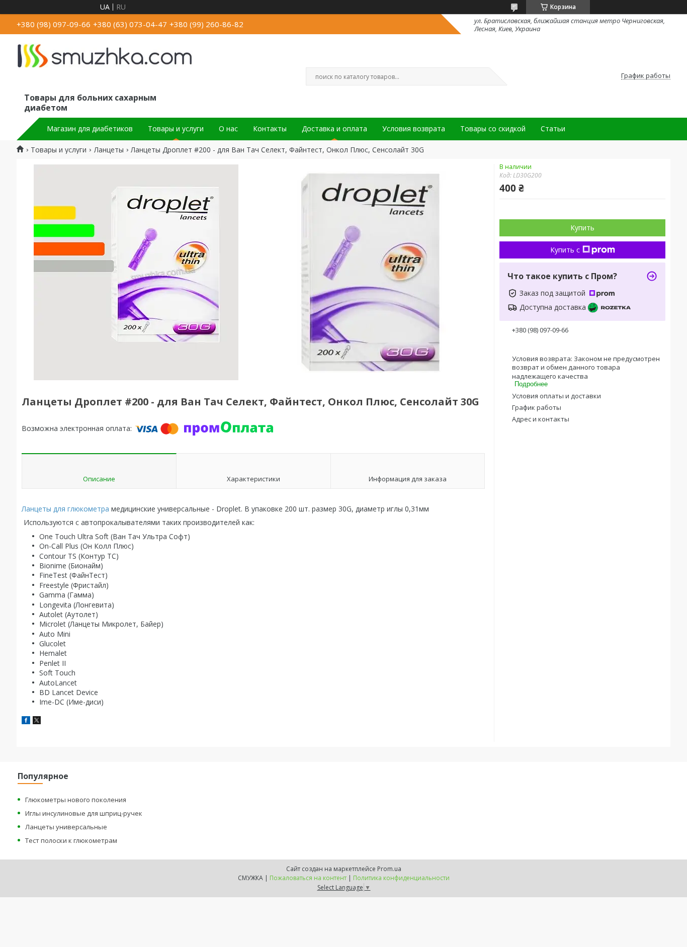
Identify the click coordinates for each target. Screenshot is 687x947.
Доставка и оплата (334, 128)
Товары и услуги (176, 128)
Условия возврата (413, 128)
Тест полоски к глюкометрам (71, 840)
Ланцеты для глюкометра (65, 508)
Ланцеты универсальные (66, 826)
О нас (228, 128)
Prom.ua (389, 869)
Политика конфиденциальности (401, 878)
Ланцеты (109, 149)
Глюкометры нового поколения (75, 799)
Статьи (553, 128)
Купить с (565, 249)
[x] (37, 721)
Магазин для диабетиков (90, 128)
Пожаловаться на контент (308, 878)
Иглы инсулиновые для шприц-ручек (83, 813)
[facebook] (26, 721)
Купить (582, 227)
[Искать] (484, 76)
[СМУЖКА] (105, 66)
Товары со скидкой (493, 128)
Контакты (270, 128)
